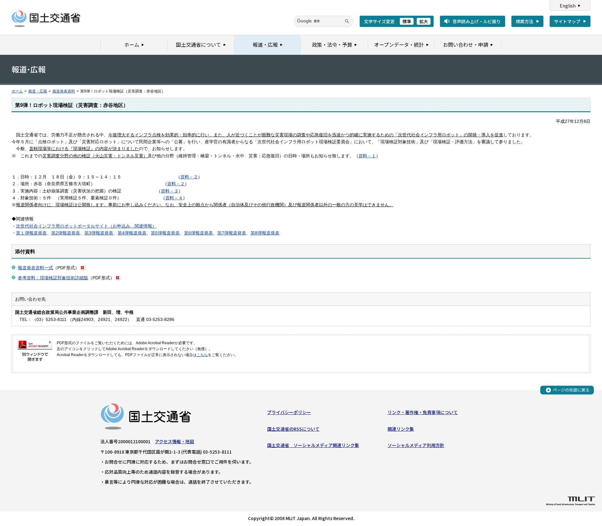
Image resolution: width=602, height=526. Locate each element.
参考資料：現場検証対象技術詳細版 (53, 277)
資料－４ (174, 197)
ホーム (17, 91)
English (568, 6)
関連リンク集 (401, 429)
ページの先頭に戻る (571, 390)
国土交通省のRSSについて (293, 429)
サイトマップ (567, 21)
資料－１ (367, 155)
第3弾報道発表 (98, 232)
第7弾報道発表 (231, 232)
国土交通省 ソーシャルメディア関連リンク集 (313, 445)
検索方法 (524, 21)
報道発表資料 (63, 91)
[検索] (347, 21)
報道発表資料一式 (35, 267)
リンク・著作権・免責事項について (423, 412)
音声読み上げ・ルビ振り (476, 21)
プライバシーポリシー (289, 412)
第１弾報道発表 (31, 232)
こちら (202, 355)
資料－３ (169, 190)
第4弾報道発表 (132, 232)
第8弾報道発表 (265, 232)
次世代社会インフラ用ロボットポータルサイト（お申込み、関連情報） (86, 226)
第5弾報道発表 (165, 232)
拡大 (423, 21)
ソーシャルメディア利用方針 (416, 445)
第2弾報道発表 (65, 232)
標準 (406, 21)
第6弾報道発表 (198, 232)
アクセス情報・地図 (174, 441)
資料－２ (189, 176)
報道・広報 (37, 91)
